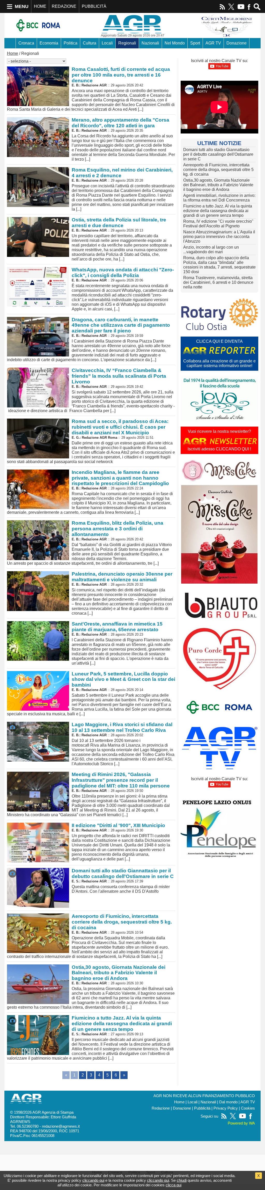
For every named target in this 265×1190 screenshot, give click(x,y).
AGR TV (213, 43)
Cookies (248, 1108)
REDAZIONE (64, 6)
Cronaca (26, 43)
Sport (195, 43)
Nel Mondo (175, 43)
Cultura (89, 43)
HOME (40, 6)
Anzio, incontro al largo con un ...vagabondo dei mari (211, 249)
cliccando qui (93, 1180)
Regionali (127, 43)
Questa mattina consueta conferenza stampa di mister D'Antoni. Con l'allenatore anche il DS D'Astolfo (123, 881)
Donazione (236, 43)
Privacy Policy (226, 1108)
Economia (49, 43)
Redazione (161, 1108)
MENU (21, 6)
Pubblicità (202, 1108)
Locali (107, 43)
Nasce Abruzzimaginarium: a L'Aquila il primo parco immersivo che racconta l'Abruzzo (219, 236)
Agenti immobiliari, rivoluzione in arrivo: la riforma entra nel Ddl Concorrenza (219, 197)
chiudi (182, 1180)
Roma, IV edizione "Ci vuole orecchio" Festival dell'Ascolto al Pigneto (218, 223)
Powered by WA (241, 1123)
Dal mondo (228, 1102)
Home (12, 53)
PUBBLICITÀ (94, 6)
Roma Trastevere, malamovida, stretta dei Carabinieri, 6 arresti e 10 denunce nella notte (218, 282)
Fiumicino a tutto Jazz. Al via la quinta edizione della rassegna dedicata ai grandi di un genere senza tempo (217, 211)
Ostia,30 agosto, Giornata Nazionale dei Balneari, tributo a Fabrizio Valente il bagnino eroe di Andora (218, 185)
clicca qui (173, 1185)
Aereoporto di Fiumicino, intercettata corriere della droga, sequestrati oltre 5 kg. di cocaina (218, 169)
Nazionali (150, 43)
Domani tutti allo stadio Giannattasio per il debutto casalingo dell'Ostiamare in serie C (218, 154)
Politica (70, 43)
